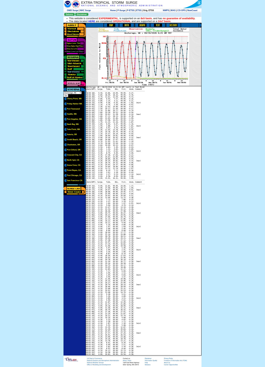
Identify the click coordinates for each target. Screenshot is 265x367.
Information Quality (151, 360)
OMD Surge (72, 10)
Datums (69, 14)
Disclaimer (82, 14)
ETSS (138, 10)
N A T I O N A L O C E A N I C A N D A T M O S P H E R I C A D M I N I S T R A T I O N (121, 6)
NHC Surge (85, 10)
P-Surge (121, 10)
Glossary (147, 365)
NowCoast (192, 10)
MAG (173, 10)
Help (146, 362)
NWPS (166, 10)
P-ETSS (130, 10)
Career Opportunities (171, 365)
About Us (167, 362)
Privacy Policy (168, 358)
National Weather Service (95, 362)
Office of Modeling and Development (99, 365)
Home (113, 10)
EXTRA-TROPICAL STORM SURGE (109, 2)
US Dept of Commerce (94, 358)
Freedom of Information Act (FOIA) (175, 360)
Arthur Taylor (127, 360)
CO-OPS (181, 10)
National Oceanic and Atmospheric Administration (103, 360)
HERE (91, 21)
